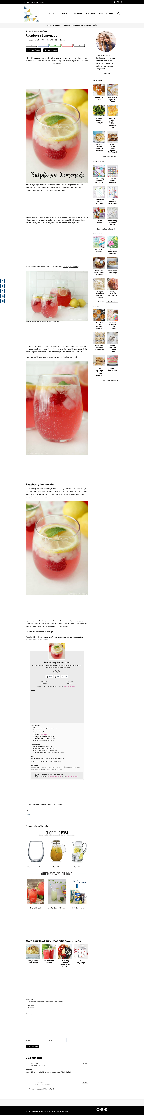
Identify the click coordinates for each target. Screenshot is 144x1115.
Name (29, 1040)
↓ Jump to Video (51, 50)
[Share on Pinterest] (67, 45)
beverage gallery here (70, 267)
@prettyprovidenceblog (54, 776)
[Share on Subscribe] (2, 296)
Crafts (64, 13)
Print (50, 676)
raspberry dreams (32, 623)
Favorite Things (106, 13)
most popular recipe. (37, 2)
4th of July (43, 31)
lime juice (44, 734)
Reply (85, 1063)
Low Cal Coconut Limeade (57, 908)
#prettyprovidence (72, 776)
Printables (77, 13)
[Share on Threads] (79, 45)
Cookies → (114, 380)
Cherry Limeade (36, 908)
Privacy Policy (64, 1111)
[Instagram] (121, 2)
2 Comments (63, 40)
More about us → (106, 73)
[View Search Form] (118, 14)
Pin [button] (57, 676)
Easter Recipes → (112, 302)
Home (28, 31)
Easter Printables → (111, 229)
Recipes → (114, 156)
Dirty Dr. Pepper (78, 908)
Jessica (30, 40)
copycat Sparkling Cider (53, 623)
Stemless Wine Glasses (35, 867)
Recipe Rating (30, 1005)
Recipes (52, 13)
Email (50, 1040)
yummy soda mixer (32, 187)
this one (56, 357)
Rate (65, 676)
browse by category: (54, 25)
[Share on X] (31, 45)
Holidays (90, 13)
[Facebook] (114, 2)
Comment (30, 1014)
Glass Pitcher (57, 867)
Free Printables (77, 25)
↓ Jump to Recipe (33, 50)
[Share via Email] (55, 45)
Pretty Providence (69, 686)
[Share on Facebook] (43, 45)
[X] (118, 2)
